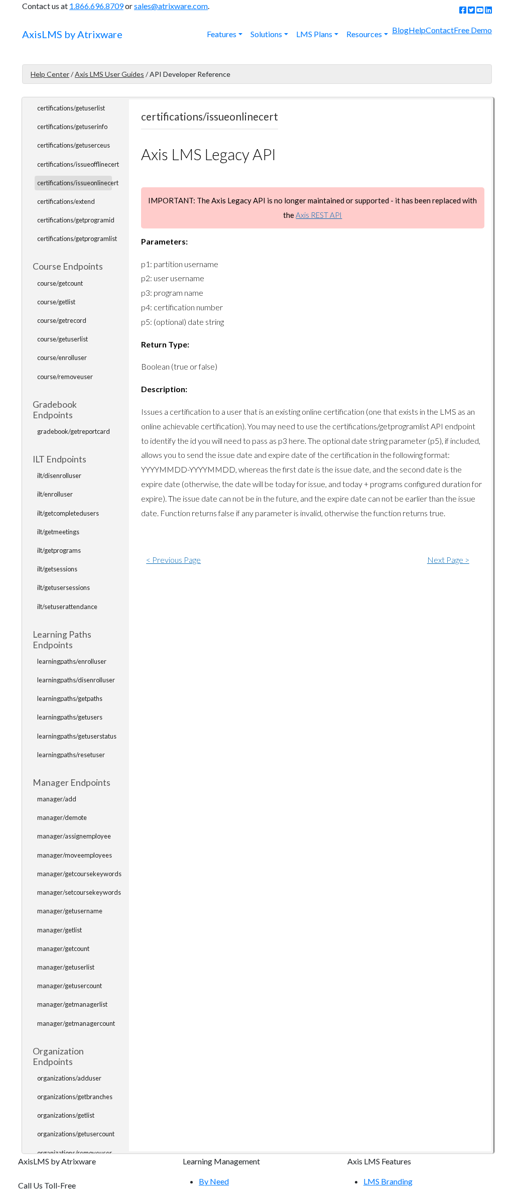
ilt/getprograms (59, 550)
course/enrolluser (62, 357)
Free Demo (473, 30)
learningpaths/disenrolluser (76, 680)
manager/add (56, 799)
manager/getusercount (69, 986)
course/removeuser (65, 377)
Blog (400, 30)
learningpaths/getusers (69, 717)
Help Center (50, 74)
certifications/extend (66, 201)
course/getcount (60, 283)
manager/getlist (59, 930)
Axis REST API (319, 214)
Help (417, 30)
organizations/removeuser (74, 1153)
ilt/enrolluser (55, 494)
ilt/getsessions (57, 569)
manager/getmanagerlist (72, 1004)
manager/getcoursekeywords (79, 874)
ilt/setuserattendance (67, 607)
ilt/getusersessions (63, 587)
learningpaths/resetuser (71, 755)
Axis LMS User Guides (109, 74)
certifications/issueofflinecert (78, 164)
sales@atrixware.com (171, 6)
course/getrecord (61, 320)
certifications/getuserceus (73, 145)
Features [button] (221, 34)
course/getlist (56, 302)
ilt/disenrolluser (59, 475)
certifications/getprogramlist (77, 238)
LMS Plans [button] (314, 34)
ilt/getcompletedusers (68, 513)
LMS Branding (388, 1181)
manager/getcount (63, 948)
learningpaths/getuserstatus (76, 736)
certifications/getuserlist (71, 108)
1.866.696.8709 (96, 6)
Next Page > (448, 559)
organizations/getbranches (74, 1097)
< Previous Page (173, 559)
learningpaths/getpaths (69, 698)
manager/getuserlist (65, 967)
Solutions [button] (266, 34)
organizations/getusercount (75, 1134)
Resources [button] (364, 34)
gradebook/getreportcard (73, 431)
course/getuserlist (62, 339)
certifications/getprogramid (75, 220)
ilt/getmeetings (58, 532)
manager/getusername (69, 911)
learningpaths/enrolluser (71, 661)
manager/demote (62, 817)
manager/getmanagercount (76, 1023)
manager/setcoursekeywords (79, 892)
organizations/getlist (65, 1115)
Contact (440, 30)
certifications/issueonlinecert (77, 183)
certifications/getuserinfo (72, 127)
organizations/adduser (69, 1078)
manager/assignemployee (74, 836)
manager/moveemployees (74, 855)
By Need (214, 1181)
